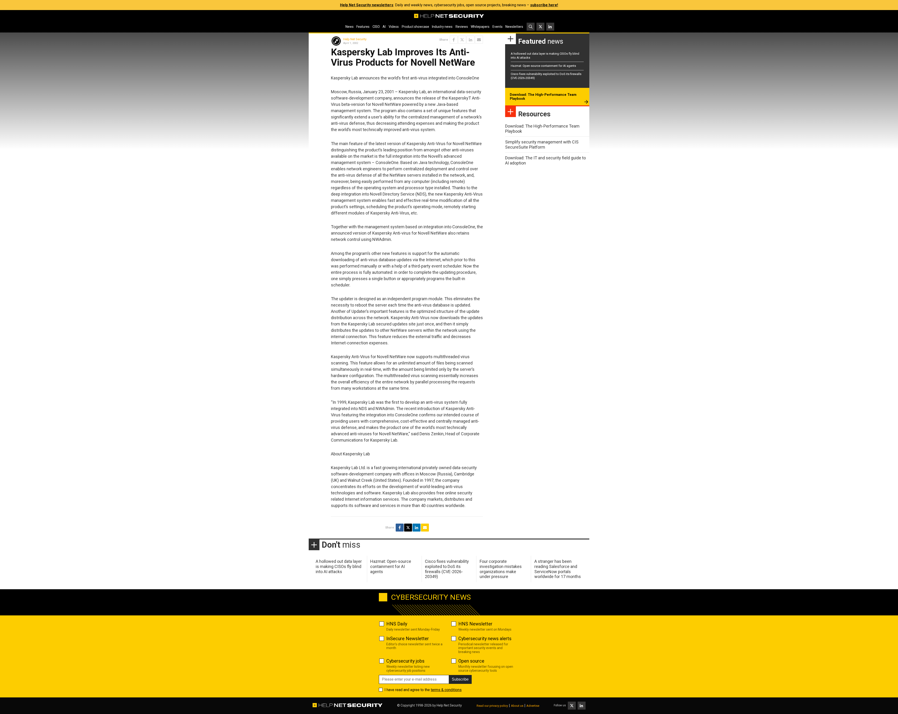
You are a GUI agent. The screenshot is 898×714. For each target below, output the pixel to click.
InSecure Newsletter (407, 638)
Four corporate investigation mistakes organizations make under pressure (501, 569)
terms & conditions (446, 690)
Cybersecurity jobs (405, 661)
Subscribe (460, 679)
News (349, 27)
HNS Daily (396, 624)
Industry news (442, 27)
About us (517, 705)
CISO (376, 27)
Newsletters (514, 27)
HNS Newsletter (475, 624)
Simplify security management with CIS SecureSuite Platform (542, 144)
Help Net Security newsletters (366, 5)
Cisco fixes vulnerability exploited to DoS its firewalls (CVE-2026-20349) (447, 569)
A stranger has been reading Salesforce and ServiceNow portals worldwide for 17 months (557, 569)
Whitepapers (480, 27)
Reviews (462, 27)
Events (497, 27)
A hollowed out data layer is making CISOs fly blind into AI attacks (339, 566)
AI (384, 27)
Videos (394, 27)
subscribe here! (544, 5)
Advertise (532, 705)
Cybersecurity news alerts (484, 638)
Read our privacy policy (492, 705)
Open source (471, 661)
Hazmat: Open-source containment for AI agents (543, 66)
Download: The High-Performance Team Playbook (543, 97)
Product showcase (415, 27)
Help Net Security (354, 39)
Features (362, 27)
